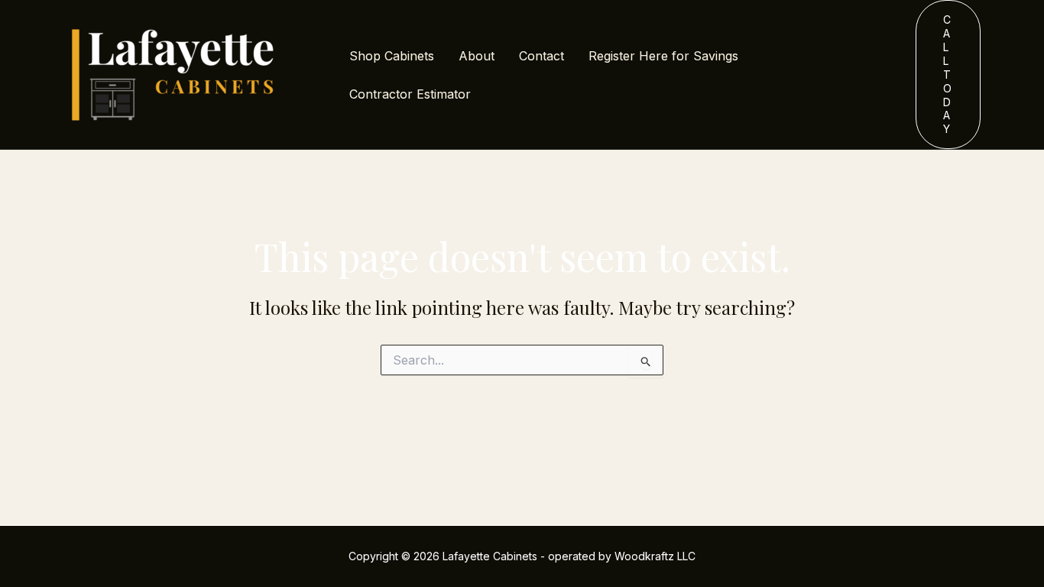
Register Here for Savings (663, 55)
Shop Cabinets (391, 55)
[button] (948, 74)
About (476, 55)
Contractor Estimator (410, 94)
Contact (541, 55)
